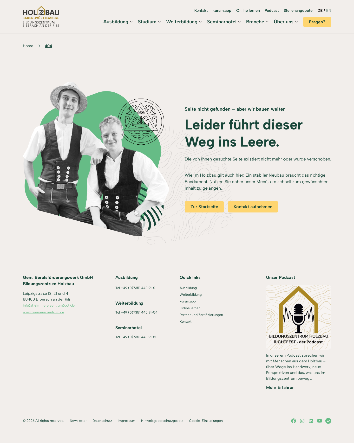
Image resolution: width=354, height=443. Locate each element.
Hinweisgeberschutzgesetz (162, 421)
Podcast (272, 10)
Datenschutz (102, 421)
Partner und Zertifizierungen (201, 315)
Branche (255, 22)
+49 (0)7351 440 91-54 (139, 312)
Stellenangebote (298, 10)
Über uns (284, 22)
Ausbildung (115, 22)
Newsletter (78, 421)
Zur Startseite (204, 206)
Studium (147, 22)
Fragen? (317, 22)
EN (328, 10)
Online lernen (248, 10)
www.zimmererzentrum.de (43, 312)
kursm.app (222, 10)
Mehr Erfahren (280, 387)
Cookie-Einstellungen (206, 421)
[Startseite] (41, 16)
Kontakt (201, 10)
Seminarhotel (221, 22)
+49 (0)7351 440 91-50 (139, 337)
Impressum (126, 421)
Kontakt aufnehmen (253, 206)
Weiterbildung (181, 22)
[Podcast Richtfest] (298, 317)
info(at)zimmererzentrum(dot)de (49, 305)
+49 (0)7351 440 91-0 (138, 288)
